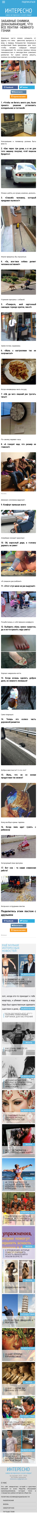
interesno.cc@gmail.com (18, 1479)
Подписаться (28, 1)
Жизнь (6, 1504)
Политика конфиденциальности (15, 1497)
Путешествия (8, 1511)
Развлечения (8, 1500)
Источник (4, 935)
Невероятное (8, 1508)
